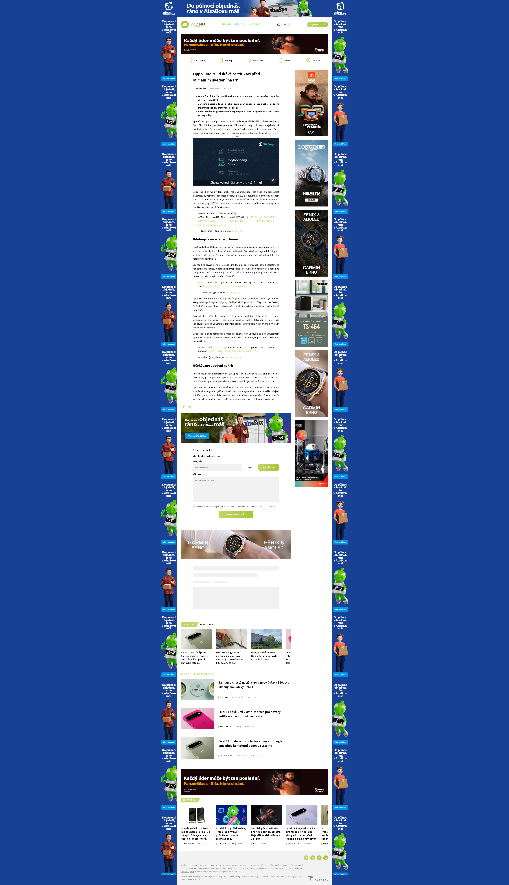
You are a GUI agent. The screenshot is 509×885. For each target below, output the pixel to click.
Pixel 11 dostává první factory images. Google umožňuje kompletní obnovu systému (194, 658)
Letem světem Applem (190, 876)
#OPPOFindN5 (236, 221)
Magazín (226, 24)
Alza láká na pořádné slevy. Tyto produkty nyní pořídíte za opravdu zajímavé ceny (231, 834)
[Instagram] (319, 857)
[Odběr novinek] (278, 25)
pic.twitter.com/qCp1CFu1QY (212, 225)
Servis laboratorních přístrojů (283, 876)
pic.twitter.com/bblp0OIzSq (242, 286)
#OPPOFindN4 (267, 217)
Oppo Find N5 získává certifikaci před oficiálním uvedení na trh (226, 77)
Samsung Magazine (219, 876)
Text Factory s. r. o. (211, 865)
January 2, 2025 (235, 292)
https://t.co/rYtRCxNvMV (218, 351)
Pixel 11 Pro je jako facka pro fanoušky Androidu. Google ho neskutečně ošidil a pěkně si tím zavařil (301, 834)
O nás (192, 871)
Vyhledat (315, 24)
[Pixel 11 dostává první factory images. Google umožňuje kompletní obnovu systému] (196, 639)
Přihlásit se (268, 467)
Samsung (224, 697)
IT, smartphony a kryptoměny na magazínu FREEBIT (248, 876)
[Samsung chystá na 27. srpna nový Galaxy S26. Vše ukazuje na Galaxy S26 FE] (197, 689)
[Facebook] (306, 857)
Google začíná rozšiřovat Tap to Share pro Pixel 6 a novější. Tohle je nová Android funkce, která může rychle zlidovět (195, 834)
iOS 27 (201, 879)
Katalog (239, 24)
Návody (326, 844)
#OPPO (254, 217)
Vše (254, 844)
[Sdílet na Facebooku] (184, 407)
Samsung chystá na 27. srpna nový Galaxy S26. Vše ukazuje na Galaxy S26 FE (254, 684)
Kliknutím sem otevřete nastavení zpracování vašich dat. (217, 871)
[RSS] (325, 857)
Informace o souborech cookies (262, 868)
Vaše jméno (198, 461)
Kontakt (256, 24)
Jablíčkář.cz (205, 876)
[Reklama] (168, 8)
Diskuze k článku (202, 450)
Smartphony (200, 88)
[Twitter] (312, 857)
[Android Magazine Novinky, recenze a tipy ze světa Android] (193, 25)
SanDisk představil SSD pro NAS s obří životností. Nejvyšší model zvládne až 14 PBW (266, 834)
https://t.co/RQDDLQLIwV (215, 286)
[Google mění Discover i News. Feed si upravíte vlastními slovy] (266, 639)
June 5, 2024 (238, 231)
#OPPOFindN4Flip (207, 221)
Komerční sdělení (226, 844)
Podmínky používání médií (204, 868)
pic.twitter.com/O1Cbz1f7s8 (244, 351)
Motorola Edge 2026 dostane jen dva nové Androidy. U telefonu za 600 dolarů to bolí (229, 658)
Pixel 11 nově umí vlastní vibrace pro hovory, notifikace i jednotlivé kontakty (250, 714)
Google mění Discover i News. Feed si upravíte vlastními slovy (264, 656)
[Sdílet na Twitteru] (189, 407)
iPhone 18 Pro (192, 879)
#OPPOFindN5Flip (265, 221)
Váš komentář (199, 474)
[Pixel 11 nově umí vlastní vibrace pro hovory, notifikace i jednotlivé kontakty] (197, 718)
